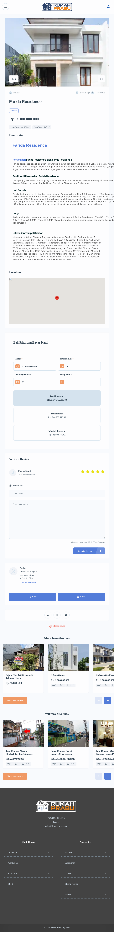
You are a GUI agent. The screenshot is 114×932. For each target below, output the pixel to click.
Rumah (68, 852)
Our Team (12, 873)
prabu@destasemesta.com (56, 826)
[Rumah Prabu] (57, 7)
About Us (12, 852)
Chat (34, 596)
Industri (68, 894)
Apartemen (70, 863)
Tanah (68, 873)
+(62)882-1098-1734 (56, 818)
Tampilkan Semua (15, 700)
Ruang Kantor (71, 884)
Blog (10, 884)
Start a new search (15, 776)
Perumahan (19, 159)
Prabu (23, 568)
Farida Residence (30, 145)
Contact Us (13, 863)
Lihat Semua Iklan (28, 582)
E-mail (83, 596)
